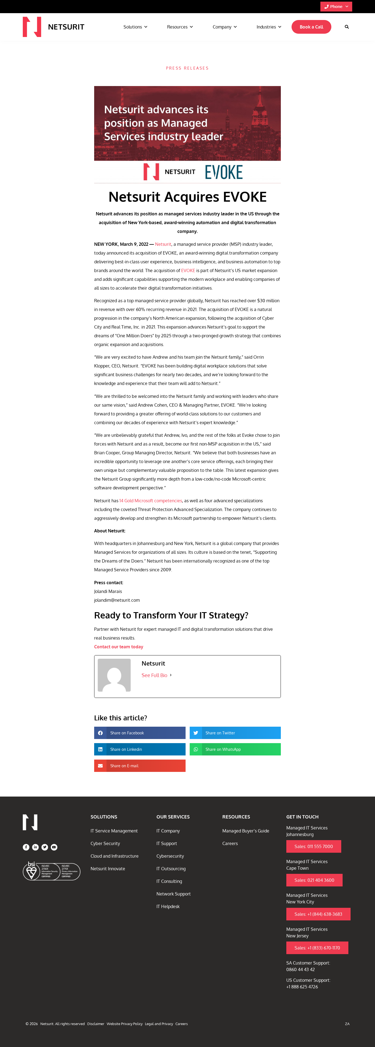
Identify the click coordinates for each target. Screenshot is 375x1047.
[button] (346, 26)
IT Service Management (114, 831)
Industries (266, 27)
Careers (230, 843)
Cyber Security (105, 843)
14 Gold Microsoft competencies (150, 500)
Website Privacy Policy (124, 1024)
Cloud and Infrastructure (115, 856)
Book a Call (311, 27)
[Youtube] (54, 847)
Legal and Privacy (159, 1024)
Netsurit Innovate (108, 868)
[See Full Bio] (170, 675)
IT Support (166, 843)
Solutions (133, 27)
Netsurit (163, 244)
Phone (336, 6)
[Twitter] (44, 847)
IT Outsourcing (171, 868)
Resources (177, 27)
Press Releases (187, 68)
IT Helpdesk (168, 906)
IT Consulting (169, 881)
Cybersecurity (170, 856)
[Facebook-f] (26, 847)
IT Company (168, 831)
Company (222, 27)
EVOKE (188, 270)
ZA (347, 1024)
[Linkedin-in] (35, 847)
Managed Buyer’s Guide (245, 831)
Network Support (173, 894)
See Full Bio (154, 675)
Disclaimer (95, 1024)
